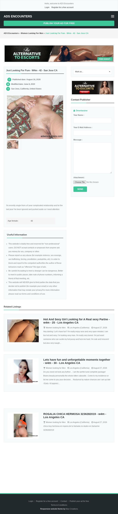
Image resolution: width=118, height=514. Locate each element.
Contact (64, 501)
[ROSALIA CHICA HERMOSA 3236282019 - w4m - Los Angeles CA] (23, 425)
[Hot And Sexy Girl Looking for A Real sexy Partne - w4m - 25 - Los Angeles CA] (23, 331)
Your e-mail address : (82, 127)
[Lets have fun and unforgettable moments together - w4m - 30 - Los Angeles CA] (23, 371)
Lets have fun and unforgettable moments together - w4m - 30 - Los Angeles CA (76, 361)
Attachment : (79, 177)
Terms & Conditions (59, 505)
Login (47, 7)
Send (80, 189)
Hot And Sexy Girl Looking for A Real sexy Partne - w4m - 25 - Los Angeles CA (76, 321)
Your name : (78, 115)
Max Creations (72, 509)
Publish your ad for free (59, 23)
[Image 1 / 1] (35, 117)
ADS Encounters (18, 16)
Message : (78, 140)
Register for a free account (62, 7)
